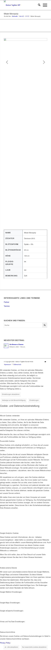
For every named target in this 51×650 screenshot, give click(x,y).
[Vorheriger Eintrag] (7, 62)
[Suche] (38, 5)
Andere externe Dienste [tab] (8, 568)
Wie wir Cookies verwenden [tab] (10, 415)
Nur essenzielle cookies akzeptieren (34, 647)
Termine (7, 306)
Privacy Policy (5, 643)
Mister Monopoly (11, 13)
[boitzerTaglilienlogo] (21, 5)
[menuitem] (38, 5)
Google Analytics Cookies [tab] (9, 533)
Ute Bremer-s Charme (16, 344)
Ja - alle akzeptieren (11, 647)
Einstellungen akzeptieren (11, 394)
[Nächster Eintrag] (43, 62)
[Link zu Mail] (45, 361)
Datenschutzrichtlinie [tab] (7, 632)
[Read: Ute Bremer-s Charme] (6, 346)
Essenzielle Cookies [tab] (7, 441)
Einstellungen (34, 400)
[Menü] (43, 5)
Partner (6, 302)
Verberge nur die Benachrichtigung (14, 400)
